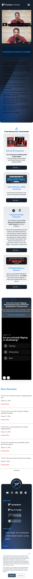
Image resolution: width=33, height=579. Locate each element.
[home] (10, 5)
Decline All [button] (20, 575)
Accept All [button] (12, 575)
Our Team (26, 535)
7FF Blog (8, 535)
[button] (28, 5)
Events (7, 532)
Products (12, 532)
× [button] (29, 553)
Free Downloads (24, 532)
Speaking (14, 535)
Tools (17, 532)
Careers (8, 539)
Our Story (20, 535)
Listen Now (5, 404)
